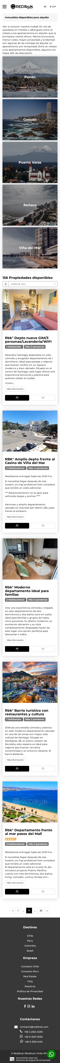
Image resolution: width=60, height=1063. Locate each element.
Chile (30, 935)
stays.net (33, 1058)
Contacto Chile (30, 966)
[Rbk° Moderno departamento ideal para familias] (30, 559)
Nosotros (30, 986)
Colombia (30, 945)
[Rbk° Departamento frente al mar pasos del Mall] (30, 802)
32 (41, 910)
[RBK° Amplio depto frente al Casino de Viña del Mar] (30, 431)
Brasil (30, 950)
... (23, 910)
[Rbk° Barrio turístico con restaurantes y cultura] (30, 682)
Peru (30, 940)
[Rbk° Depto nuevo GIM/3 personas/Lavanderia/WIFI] (30, 309)
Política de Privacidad (30, 991)
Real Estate (30, 976)
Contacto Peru (30, 971)
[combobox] (33, 284)
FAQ (30, 981)
